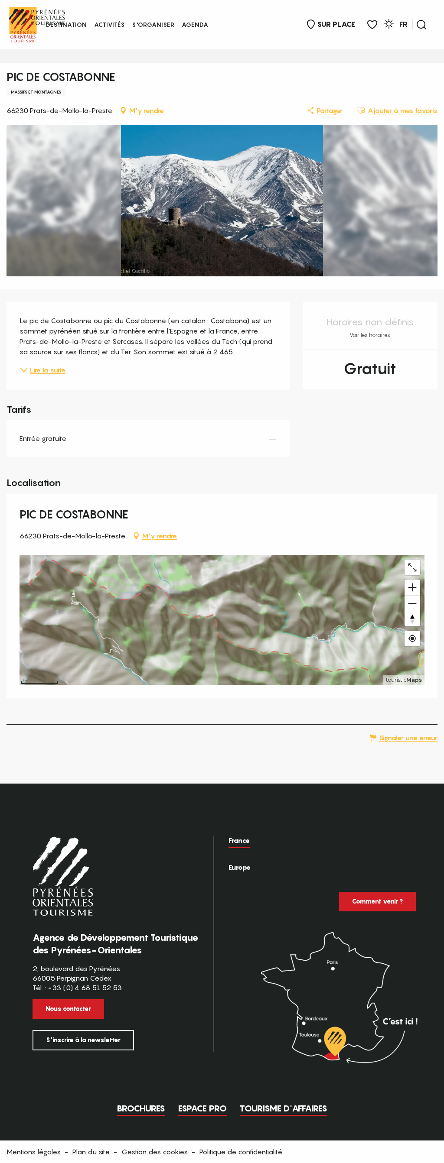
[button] (421, 24)
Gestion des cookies (154, 1151)
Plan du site (91, 1151)
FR (403, 24)
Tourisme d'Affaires (283, 1108)
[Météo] (389, 25)
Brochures (141, 1108)
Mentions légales (34, 1151)
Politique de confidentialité (240, 1151)
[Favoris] (372, 25)
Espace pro (202, 1108)
